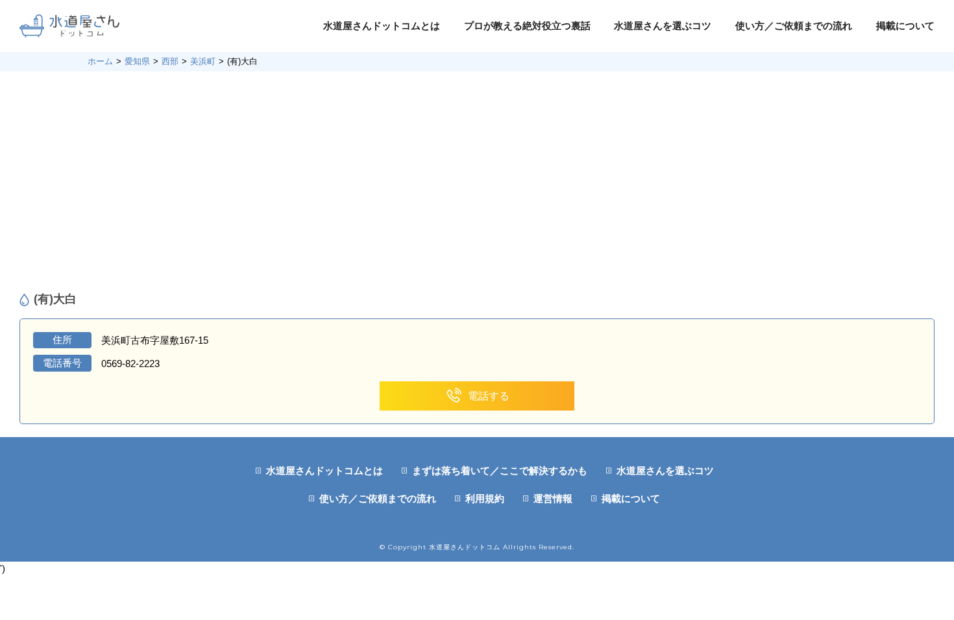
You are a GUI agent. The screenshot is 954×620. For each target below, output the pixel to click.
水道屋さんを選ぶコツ (662, 25)
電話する (488, 395)
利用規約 (484, 498)
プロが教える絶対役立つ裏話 (527, 25)
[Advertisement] (477, 181)
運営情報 (552, 498)
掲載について (905, 25)
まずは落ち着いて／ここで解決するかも (499, 470)
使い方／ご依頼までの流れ (793, 25)
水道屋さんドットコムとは (381, 25)
